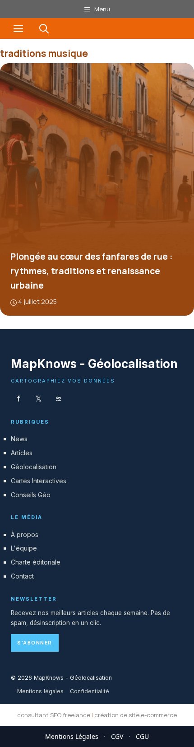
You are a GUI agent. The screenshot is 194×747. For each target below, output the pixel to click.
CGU (142, 736)
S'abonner (34, 642)
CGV (117, 736)
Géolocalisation (33, 467)
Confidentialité (89, 691)
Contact (22, 576)
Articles (21, 453)
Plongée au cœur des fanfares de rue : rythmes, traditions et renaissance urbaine (91, 271)
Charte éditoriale (35, 562)
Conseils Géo (31, 495)
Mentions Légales (71, 736)
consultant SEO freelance (53, 715)
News (19, 439)
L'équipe (24, 548)
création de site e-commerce (135, 715)
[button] (44, 28)
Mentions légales (40, 691)
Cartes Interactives (38, 481)
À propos (24, 534)
